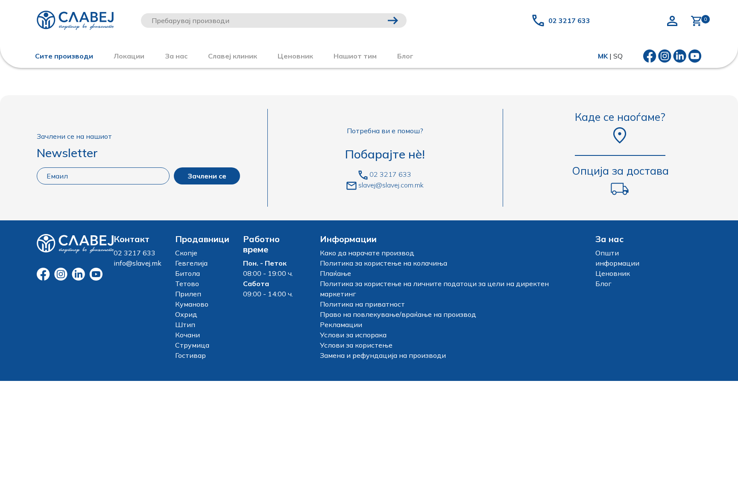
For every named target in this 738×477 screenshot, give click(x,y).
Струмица (192, 345)
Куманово (191, 304)
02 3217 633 (569, 20)
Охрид (186, 314)
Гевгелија (191, 263)
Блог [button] (405, 56)
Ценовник (295, 56)
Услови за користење (356, 345)
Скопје (186, 253)
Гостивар (190, 355)
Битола (187, 273)
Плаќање (335, 273)
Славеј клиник (232, 56)
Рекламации (341, 324)
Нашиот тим (355, 56)
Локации (129, 56)
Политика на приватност (362, 304)
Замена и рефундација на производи (383, 355)
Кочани (187, 335)
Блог (603, 283)
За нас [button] (176, 56)
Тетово (187, 283)
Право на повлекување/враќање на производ (398, 314)
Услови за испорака (353, 335)
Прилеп (188, 294)
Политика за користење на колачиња (383, 263)
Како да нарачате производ (367, 253)
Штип (185, 324)
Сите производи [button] (64, 56)
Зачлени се (206, 176)
